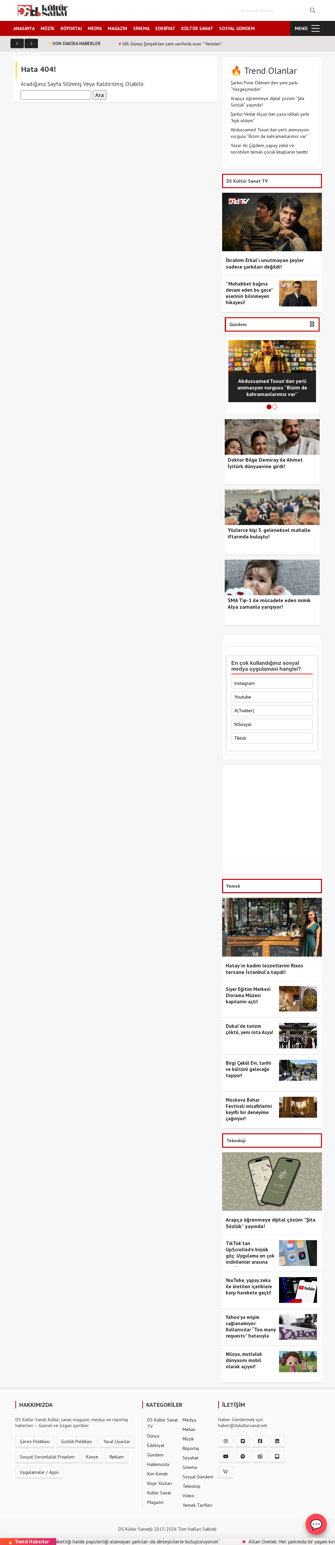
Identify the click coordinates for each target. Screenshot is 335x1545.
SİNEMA (141, 28)
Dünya (153, 1436)
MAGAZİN (117, 28)
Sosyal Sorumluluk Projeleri (47, 1457)
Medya (189, 1420)
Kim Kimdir (157, 1474)
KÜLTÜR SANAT (197, 28)
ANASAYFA (24, 28)
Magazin (155, 1502)
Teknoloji (191, 1486)
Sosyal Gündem (198, 1477)
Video (188, 1496)
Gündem (155, 1455)
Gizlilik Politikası (76, 1441)
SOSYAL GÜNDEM (237, 28)
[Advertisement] (272, 821)
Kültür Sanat (159, 1493)
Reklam (117, 1457)
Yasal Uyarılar (116, 1441)
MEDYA (95, 28)
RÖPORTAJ (71, 28)
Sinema (190, 1467)
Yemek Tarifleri (197, 1505)
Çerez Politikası (35, 1441)
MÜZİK (48, 28)
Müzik (188, 1439)
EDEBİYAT (165, 28)
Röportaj (191, 1448)
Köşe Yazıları (159, 1483)
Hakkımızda (158, 1464)
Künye (92, 1457)
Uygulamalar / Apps (39, 1472)
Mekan (189, 1429)
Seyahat (190, 1458)
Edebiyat (155, 1445)
